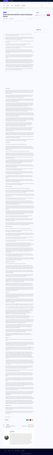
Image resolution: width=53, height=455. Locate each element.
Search (48, 15)
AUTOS (12, 5)
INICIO (4, 5)
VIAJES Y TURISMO (17, 5)
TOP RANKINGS (23, 5)
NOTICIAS (8, 5)
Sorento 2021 (6, 419)
